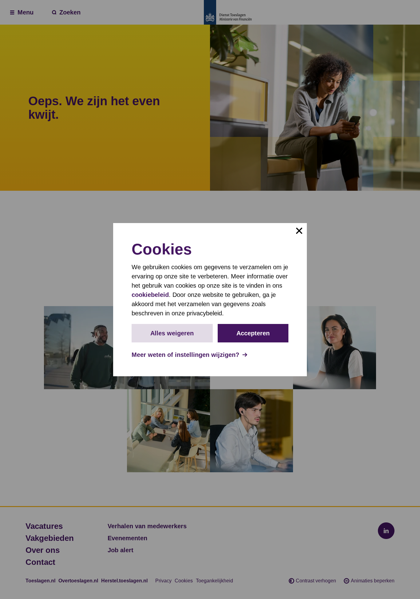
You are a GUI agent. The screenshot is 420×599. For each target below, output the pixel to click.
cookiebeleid (150, 294)
